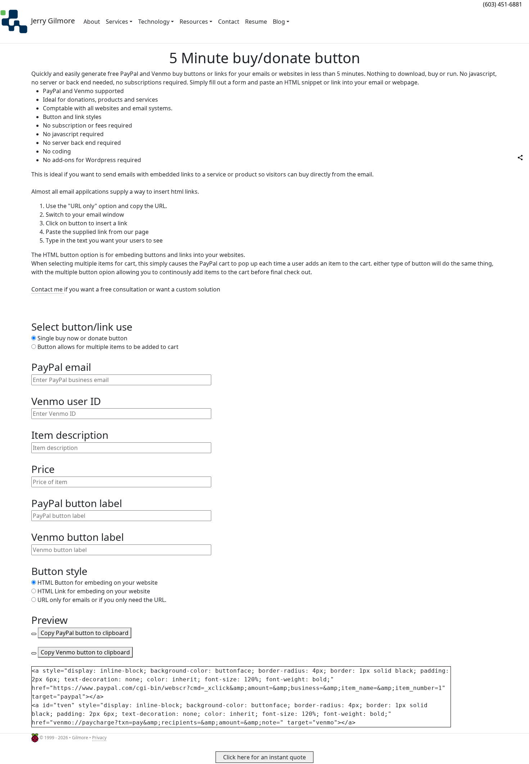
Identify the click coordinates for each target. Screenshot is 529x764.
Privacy (99, 738)
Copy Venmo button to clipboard (85, 652)
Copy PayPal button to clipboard (84, 633)
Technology (153, 22)
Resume (256, 22)
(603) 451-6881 (502, 4)
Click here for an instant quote (264, 757)
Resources (194, 22)
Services (117, 22)
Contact (228, 22)
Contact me (47, 289)
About (91, 22)
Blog (279, 22)
